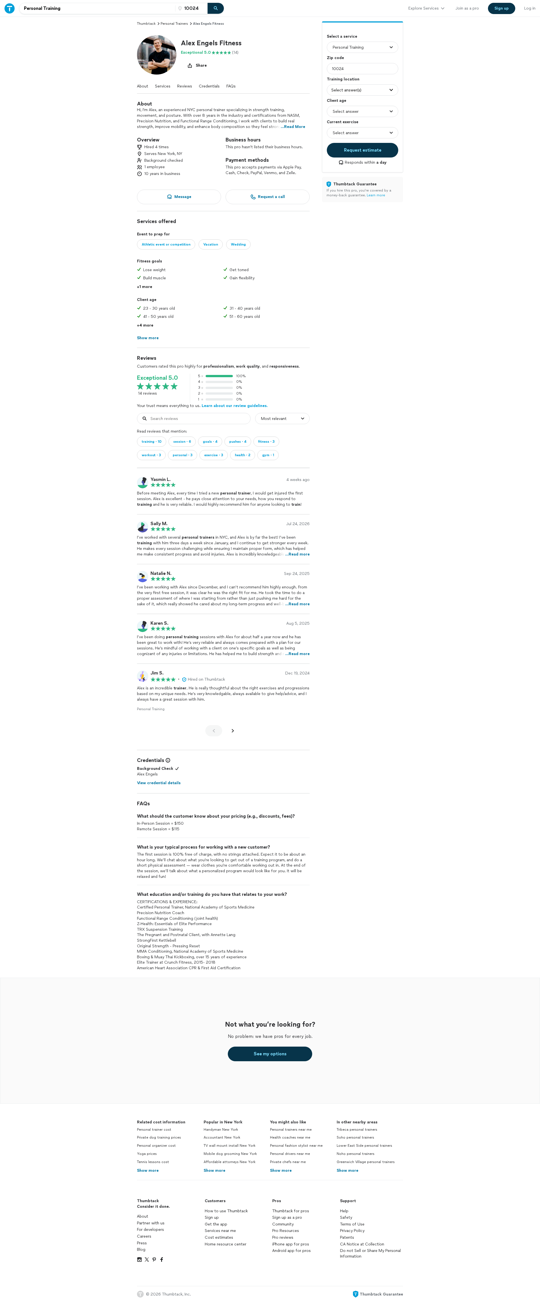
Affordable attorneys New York (229, 1162)
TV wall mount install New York (229, 1146)
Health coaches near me (290, 1137)
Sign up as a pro (287, 1217)
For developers (150, 1229)
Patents (347, 1237)
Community (283, 1224)
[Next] (232, 730)
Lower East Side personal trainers (364, 1146)
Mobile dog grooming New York (230, 1154)
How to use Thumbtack (226, 1211)
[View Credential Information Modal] (167, 760)
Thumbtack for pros (290, 1211)
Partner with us (151, 1223)
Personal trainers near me (291, 1130)
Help (344, 1211)
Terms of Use (352, 1224)
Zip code (335, 57)
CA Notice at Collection (362, 1244)
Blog (141, 1249)
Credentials (209, 86)
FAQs (231, 86)
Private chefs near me (288, 1162)
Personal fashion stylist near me (296, 1146)
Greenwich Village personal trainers (366, 1162)
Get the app (216, 1224)
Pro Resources (285, 1230)
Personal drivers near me (290, 1154)
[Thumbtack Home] (9, 8)
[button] (156, 55)
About (142, 86)
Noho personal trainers (355, 1154)
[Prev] (213, 730)
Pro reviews (282, 1237)
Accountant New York (222, 1137)
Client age (336, 100)
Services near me (220, 1230)
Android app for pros (291, 1250)
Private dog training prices (159, 1137)
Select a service (342, 36)
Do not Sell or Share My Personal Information (370, 1253)
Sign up (212, 1217)
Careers (144, 1236)
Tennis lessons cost (153, 1162)
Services (162, 86)
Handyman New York (221, 1130)
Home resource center (225, 1244)
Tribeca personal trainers (357, 1130)
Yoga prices (147, 1154)
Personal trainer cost (154, 1130)
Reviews (184, 86)
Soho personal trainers (355, 1137)
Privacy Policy (352, 1230)
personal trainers (174, 24)
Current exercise (342, 122)
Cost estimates (219, 1237)
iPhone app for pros (290, 1244)
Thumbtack (146, 24)
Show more (148, 1170)
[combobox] (97, 8)
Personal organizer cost (156, 1146)
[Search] (216, 8)
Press (142, 1243)
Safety (346, 1217)
